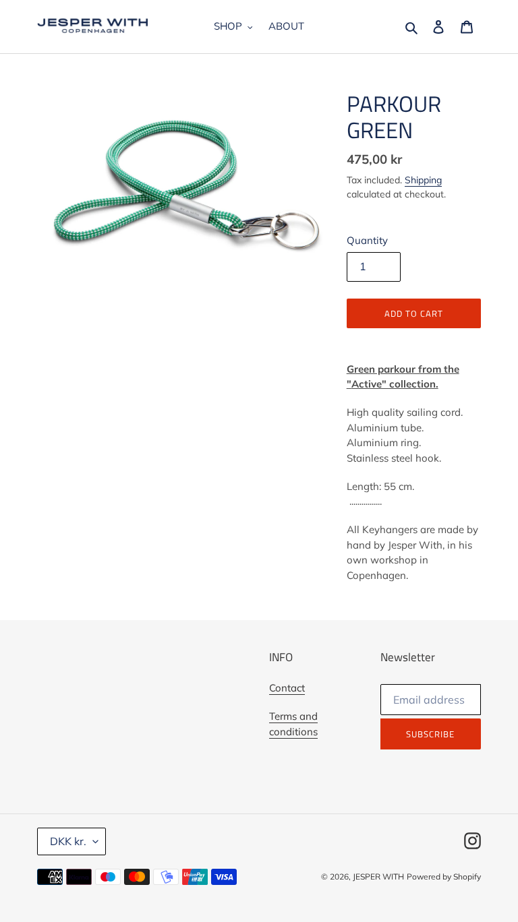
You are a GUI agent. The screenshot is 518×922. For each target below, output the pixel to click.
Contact (287, 687)
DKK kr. (68, 841)
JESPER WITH (378, 876)
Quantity (367, 240)
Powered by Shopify (444, 876)
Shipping (423, 179)
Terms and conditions (293, 724)
